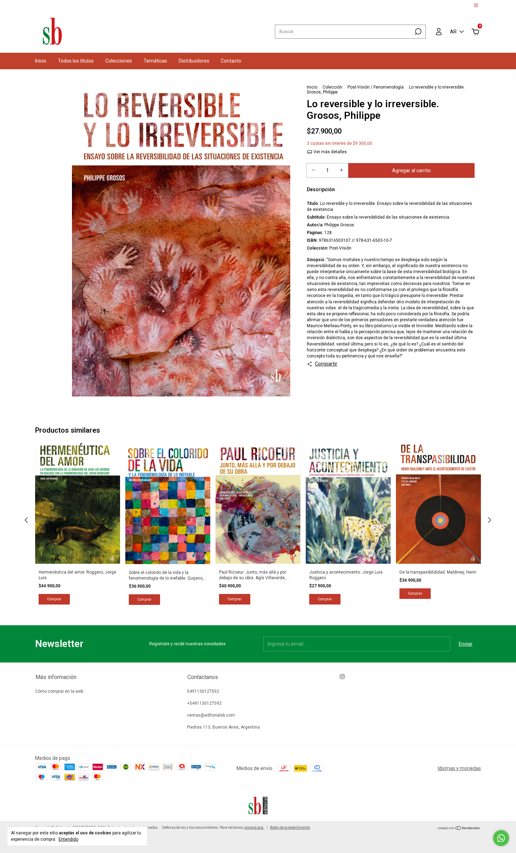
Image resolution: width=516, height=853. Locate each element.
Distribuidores (194, 61)
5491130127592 (203, 691)
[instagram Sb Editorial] (476, 5)
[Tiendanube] (459, 828)
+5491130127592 (204, 703)
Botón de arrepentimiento (290, 827)
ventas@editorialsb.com (211, 715)
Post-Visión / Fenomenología (376, 87)
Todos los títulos (76, 61)
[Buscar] (417, 32)
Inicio (40, 61)
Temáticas (155, 61)
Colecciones (118, 61)
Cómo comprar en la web (59, 691)
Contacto (231, 61)
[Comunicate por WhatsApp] (501, 838)
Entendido (68, 839)
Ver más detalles (329, 151)
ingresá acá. (254, 827)
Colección (332, 87)
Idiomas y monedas (459, 768)
